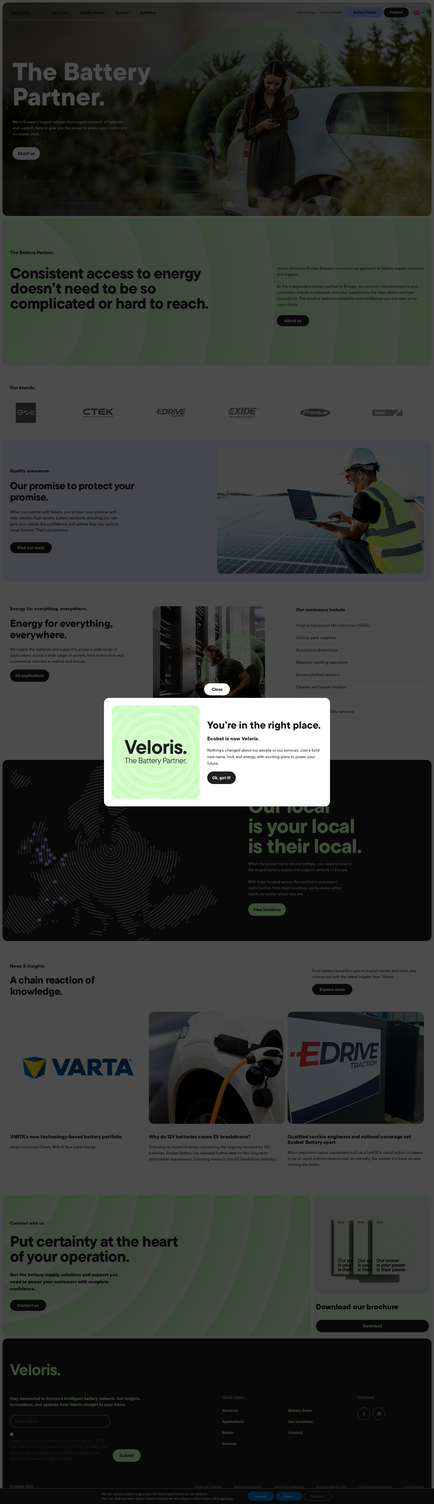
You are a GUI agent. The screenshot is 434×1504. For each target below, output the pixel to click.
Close (217, 689)
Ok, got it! (221, 778)
